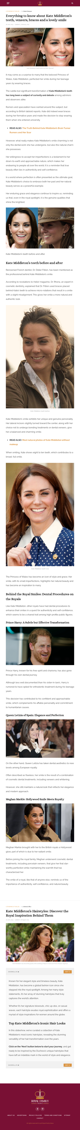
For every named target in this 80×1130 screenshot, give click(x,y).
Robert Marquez (27, 11)
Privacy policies (35, 1115)
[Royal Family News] (40, 3)
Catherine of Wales (12, 11)
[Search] (72, 3)
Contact (40, 1118)
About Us (11, 1115)
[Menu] (8, 3)
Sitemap (67, 1115)
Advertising (22, 1115)
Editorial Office (27, 906)
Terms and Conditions (53, 1115)
